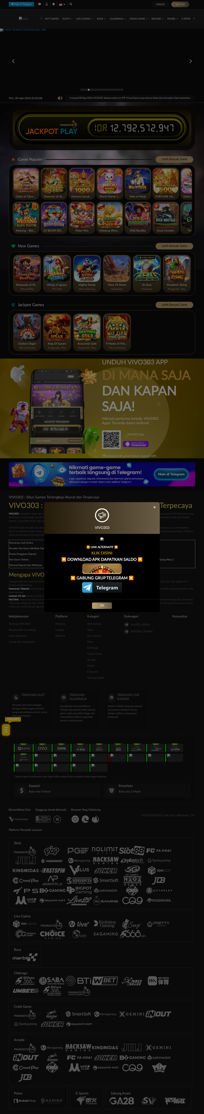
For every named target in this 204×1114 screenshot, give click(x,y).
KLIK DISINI (102, 553)
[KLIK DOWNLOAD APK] (102, 569)
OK (102, 605)
